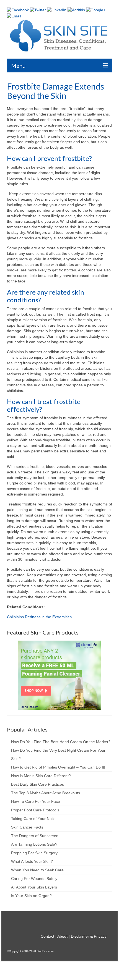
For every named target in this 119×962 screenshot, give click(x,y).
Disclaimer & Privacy (89, 936)
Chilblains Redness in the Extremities (39, 617)
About (62, 936)
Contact (47, 936)
